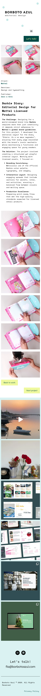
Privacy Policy (31, 691)
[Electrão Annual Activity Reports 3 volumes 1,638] (20, 500)
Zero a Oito (7, 96)
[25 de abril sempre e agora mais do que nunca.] (20, 459)
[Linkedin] (23, 653)
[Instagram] (17, 653)
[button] (31, 31)
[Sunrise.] (20, 419)
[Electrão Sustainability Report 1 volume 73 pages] (20, 621)
